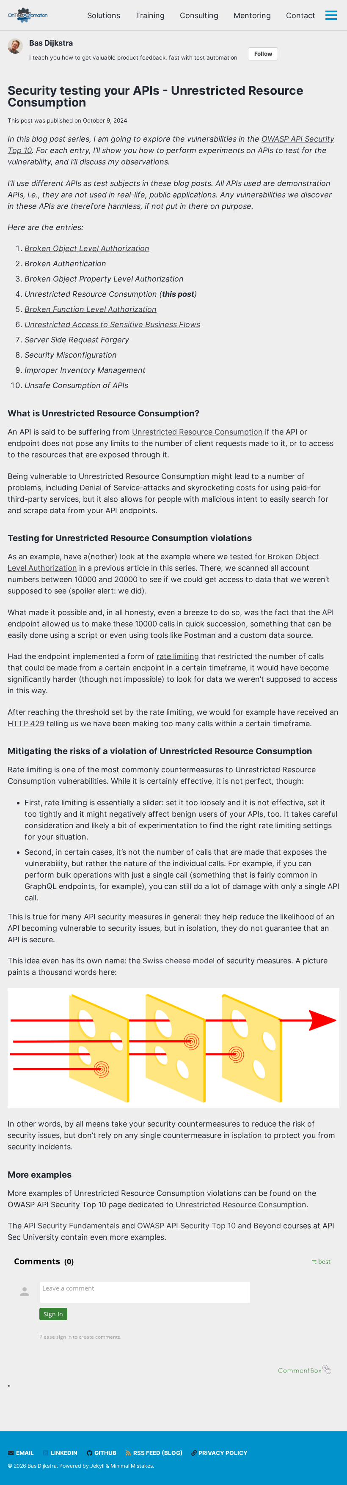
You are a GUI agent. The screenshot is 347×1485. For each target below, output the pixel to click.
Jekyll (97, 1466)
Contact (300, 15)
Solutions (103, 15)
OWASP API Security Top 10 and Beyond (209, 1225)
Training (150, 15)
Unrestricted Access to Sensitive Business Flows (112, 324)
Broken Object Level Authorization (87, 248)
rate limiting (178, 656)
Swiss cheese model (179, 960)
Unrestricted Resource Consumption (197, 431)
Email (24, 1452)
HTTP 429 (26, 723)
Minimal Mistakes (131, 1466)
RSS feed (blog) (157, 1452)
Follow (263, 53)
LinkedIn (63, 1452)
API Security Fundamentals (71, 1225)
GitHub (104, 1452)
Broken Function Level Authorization (91, 309)
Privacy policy (222, 1452)
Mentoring (252, 15)
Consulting (199, 15)
